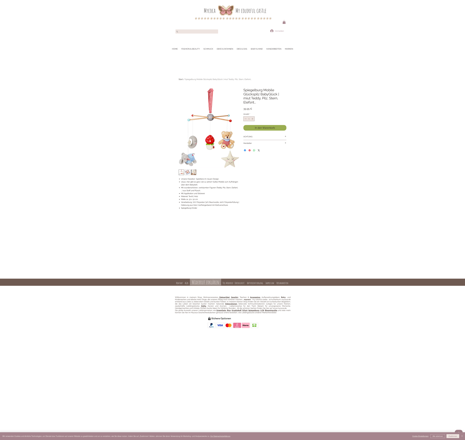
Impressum (269, 283)
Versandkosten (282, 283)
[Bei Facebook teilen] (245, 150)
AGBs (186, 283)
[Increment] (252, 119)
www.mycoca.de (280, 308)
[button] (284, 22)
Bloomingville (271, 310)
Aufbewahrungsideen (271, 297)
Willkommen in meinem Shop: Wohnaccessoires (196, 297)
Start (181, 79)
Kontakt (179, 283)
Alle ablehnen (438, 436)
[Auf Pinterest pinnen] (249, 150)
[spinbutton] (249, 119)
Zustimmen (453, 436)
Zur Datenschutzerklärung (220, 436)
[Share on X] (258, 150)
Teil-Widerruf (227, 283)
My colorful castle (251, 10)
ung (234, 287)
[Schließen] (462, 436)
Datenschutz (240, 283)
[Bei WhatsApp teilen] (254, 150)
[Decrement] (245, 119)
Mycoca (210, 10)
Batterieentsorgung (255, 283)
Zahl (230, 287)
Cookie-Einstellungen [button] (420, 436)
